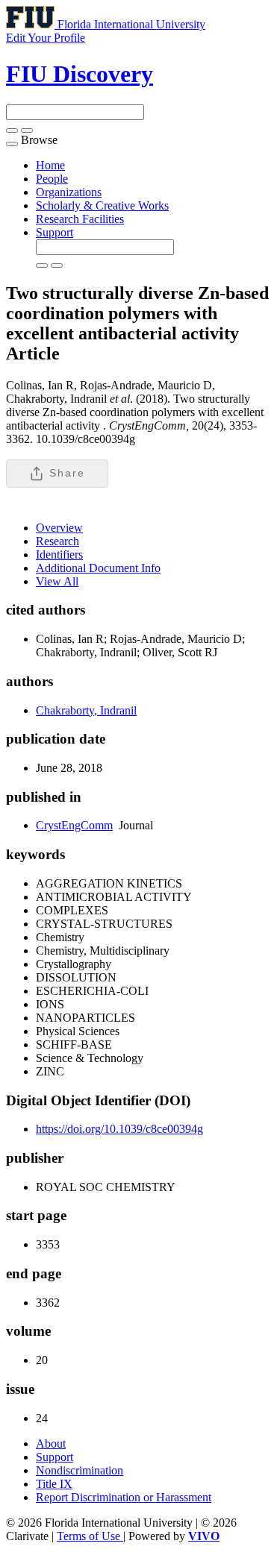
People (52, 178)
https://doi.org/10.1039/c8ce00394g (119, 1128)
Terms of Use (90, 1536)
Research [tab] (57, 541)
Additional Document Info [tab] (98, 568)
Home (50, 165)
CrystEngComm (74, 825)
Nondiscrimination (79, 1470)
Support (54, 232)
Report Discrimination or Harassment (123, 1497)
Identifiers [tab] (59, 554)
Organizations (69, 192)
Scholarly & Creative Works (102, 205)
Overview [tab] (59, 527)
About (51, 1443)
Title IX (54, 1483)
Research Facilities (80, 219)
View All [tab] (57, 581)
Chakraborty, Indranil (86, 710)
